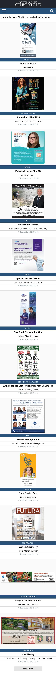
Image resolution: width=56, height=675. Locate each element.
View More (28, 668)
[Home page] (28, 3)
